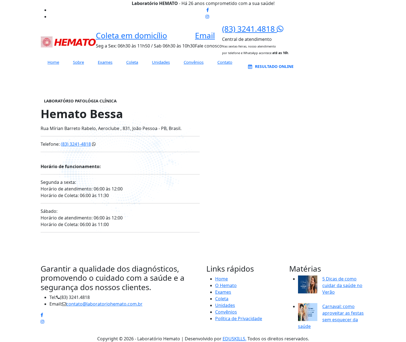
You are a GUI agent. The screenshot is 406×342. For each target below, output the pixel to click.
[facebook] (207, 10)
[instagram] (207, 17)
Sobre (78, 62)
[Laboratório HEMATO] (68, 42)
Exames (105, 62)
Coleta (132, 62)
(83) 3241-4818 (76, 144)
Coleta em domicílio (131, 35)
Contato (224, 62)
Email (205, 35)
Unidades (161, 62)
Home (53, 62)
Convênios (194, 62)
